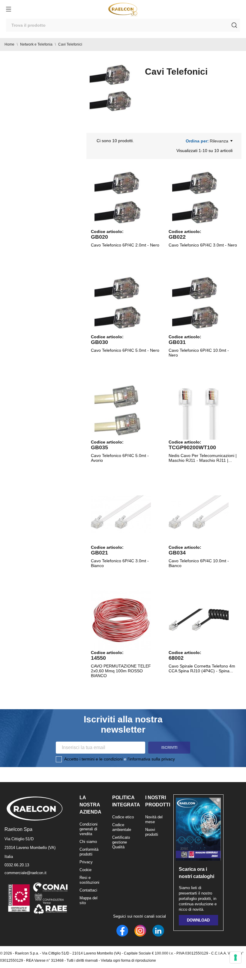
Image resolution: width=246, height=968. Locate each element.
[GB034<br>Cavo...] (199, 515)
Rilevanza (219, 141)
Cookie (86, 870)
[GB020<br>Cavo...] (121, 199)
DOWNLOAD (198, 920)
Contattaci (88, 890)
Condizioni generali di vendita (89, 829)
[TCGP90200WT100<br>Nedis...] (199, 410)
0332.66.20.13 (16, 865)
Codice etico (123, 817)
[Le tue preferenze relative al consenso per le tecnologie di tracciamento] (235, 957)
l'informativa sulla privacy (151, 759)
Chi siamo (88, 841)
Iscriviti (169, 747)
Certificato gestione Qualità (121, 842)
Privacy (86, 862)
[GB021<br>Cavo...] (121, 515)
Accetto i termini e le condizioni (93, 759)
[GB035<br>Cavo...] (121, 410)
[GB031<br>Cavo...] (199, 304)
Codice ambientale (121, 827)
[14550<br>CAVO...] (121, 620)
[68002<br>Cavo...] (199, 620)
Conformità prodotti (89, 851)
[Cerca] (234, 25)
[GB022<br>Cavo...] (199, 199)
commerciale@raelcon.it (25, 873)
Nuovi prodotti (151, 832)
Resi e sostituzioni (89, 880)
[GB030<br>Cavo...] (121, 304)
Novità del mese (154, 819)
